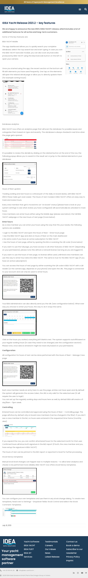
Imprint (69, 560)
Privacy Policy (73, 556)
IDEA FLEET (29, 549)
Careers (49, 545)
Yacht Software (31, 541)
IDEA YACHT (29, 545)
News (47, 553)
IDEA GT (27, 553)
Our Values (50, 549)
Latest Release (52, 556)
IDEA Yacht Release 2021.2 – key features (28, 23)
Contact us (71, 541)
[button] (80, 9)
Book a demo (73, 545)
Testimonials (51, 541)
